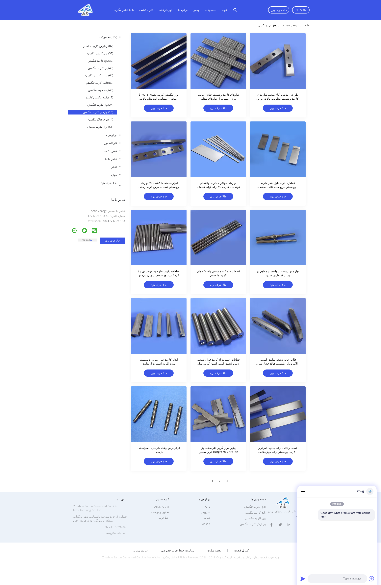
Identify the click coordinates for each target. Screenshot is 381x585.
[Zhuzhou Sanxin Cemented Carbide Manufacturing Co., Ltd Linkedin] (289, 525)
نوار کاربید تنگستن (100, 105)
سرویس (205, 512)
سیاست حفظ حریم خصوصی (177, 550)
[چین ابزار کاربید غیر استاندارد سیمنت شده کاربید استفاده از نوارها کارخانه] (159, 326)
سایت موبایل (140, 550)
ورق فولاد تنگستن (100, 119)
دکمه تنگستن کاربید (99, 97)
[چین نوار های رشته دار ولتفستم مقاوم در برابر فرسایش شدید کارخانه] (278, 237)
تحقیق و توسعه (160, 512)
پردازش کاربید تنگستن (98, 46)
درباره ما (183, 10)
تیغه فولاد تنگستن (100, 90)
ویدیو (196, 10)
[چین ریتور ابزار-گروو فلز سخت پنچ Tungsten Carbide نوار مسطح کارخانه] (218, 414)
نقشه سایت (214, 550)
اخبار (114, 167)
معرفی (206, 523)
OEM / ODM (161, 506)
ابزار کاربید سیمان (100, 127)
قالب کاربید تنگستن (99, 83)
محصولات (210, 10)
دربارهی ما (111, 135)
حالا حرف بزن (278, 10)
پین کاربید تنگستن (100, 68)
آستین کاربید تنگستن (99, 75)
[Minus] (302, 491)
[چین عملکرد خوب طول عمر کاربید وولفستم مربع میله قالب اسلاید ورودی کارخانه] (278, 149)
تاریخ (207, 506)
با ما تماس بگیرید (124, 10)
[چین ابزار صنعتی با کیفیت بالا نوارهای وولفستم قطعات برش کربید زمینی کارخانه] (159, 149)
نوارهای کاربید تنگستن (98, 112)
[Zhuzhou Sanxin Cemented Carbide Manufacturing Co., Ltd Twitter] (280, 525)
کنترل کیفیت (146, 10)
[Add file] (371, 578)
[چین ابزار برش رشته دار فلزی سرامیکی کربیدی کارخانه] (159, 414)
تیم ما (207, 518)
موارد (114, 175)
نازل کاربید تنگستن (100, 53)
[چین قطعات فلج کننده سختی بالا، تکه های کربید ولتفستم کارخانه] (218, 237)
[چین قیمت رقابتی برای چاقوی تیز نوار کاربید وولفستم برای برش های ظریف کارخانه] (278, 414)
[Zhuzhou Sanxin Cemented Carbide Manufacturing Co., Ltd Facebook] (271, 525)
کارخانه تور (110, 143)
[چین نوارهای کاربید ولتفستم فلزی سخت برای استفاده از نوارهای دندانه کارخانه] (218, 61)
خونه (224, 10)
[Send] (303, 578)
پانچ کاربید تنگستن (100, 61)
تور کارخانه (165, 10)
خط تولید (164, 518)
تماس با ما (111, 159)
